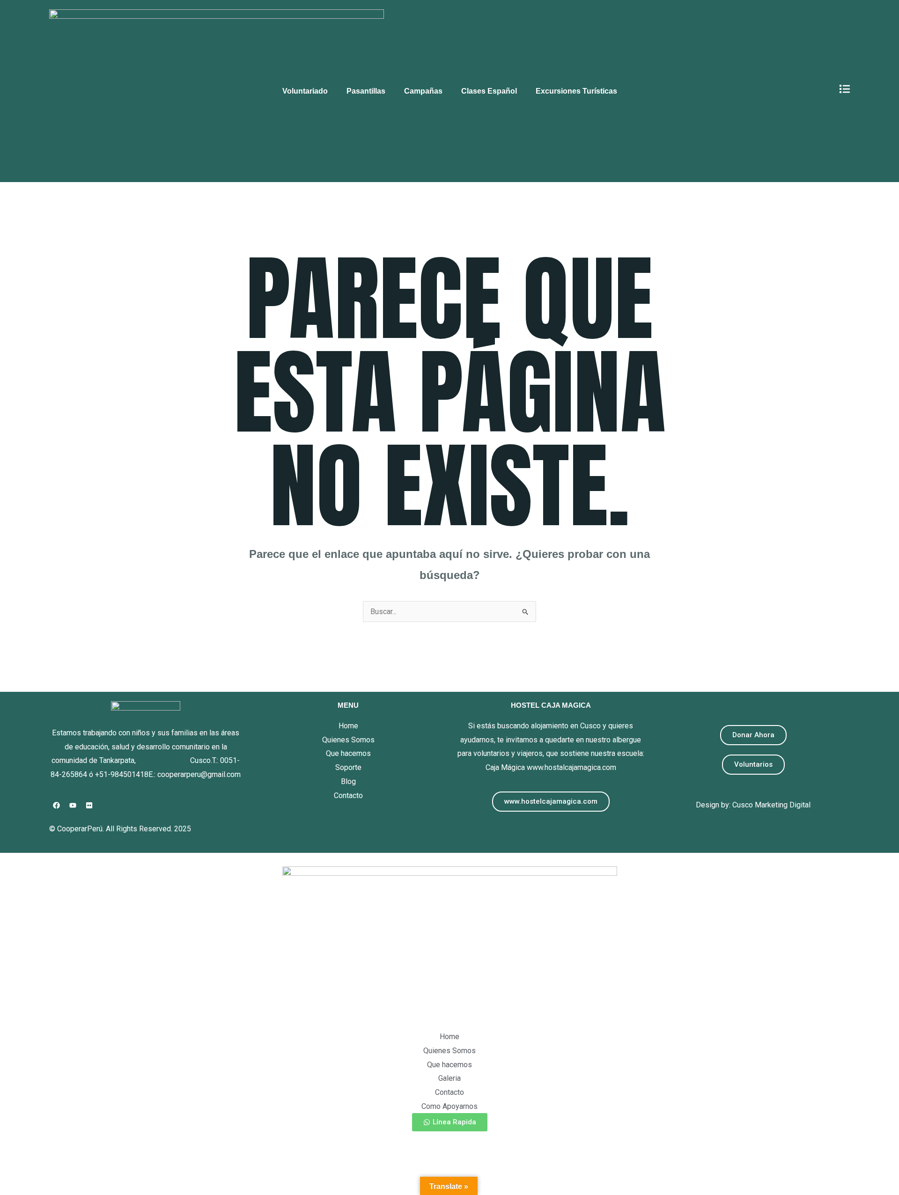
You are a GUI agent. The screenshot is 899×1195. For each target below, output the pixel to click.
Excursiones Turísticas (576, 91)
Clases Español (489, 91)
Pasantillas (365, 91)
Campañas (423, 91)
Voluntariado (305, 91)
